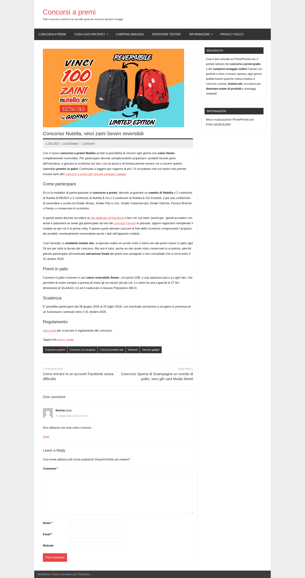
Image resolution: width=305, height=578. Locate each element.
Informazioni (199, 34)
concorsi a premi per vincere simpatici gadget (95, 174)
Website (48, 545)
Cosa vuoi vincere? (89, 34)
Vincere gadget (150, 349)
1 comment (88, 143)
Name (47, 523)
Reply (46, 436)
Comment (50, 468)
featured (132, 349)
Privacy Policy (232, 34)
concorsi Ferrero (125, 223)
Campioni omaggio (130, 34)
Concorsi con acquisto (82, 349)
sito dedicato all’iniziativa (106, 218)
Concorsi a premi (69, 12)
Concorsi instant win (111, 349)
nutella (70, 339)
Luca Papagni (70, 143)
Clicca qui (49, 330)
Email (47, 534)
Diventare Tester (166, 34)
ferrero (61, 339)
